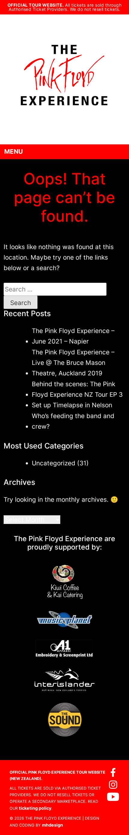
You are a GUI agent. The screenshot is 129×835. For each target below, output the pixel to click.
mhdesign (52, 824)
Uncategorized (53, 463)
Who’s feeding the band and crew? (73, 421)
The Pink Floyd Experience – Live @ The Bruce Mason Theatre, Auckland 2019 (73, 362)
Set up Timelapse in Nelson (72, 405)
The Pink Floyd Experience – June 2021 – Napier (73, 336)
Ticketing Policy (35, 808)
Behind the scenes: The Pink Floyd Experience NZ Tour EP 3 (77, 389)
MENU (13, 151)
